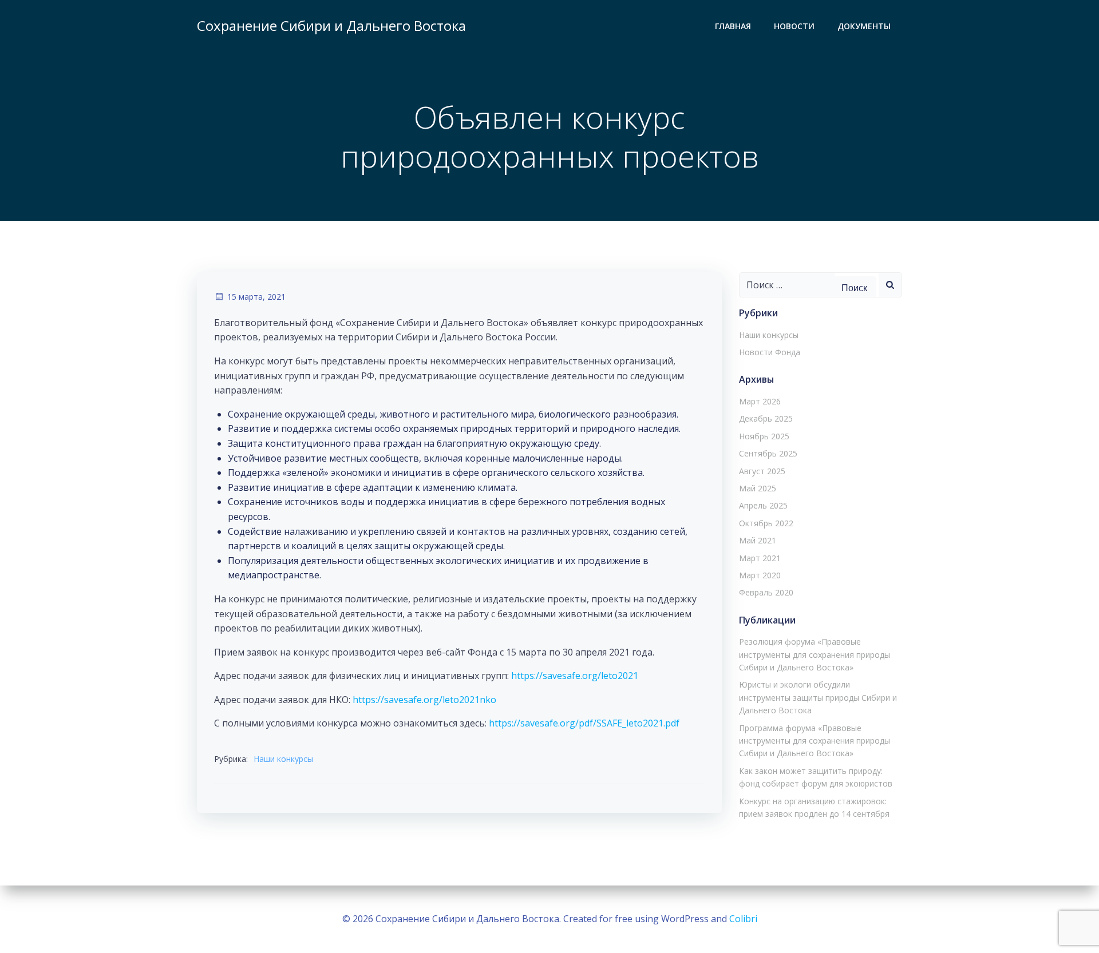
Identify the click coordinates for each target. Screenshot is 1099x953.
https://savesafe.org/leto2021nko (424, 699)
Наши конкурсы (283, 758)
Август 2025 (762, 471)
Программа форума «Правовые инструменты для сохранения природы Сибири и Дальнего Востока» (814, 740)
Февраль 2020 (766, 592)
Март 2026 (760, 401)
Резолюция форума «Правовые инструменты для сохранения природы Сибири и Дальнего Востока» (814, 654)
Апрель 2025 (763, 505)
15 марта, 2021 (256, 296)
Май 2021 (757, 540)
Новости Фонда (769, 352)
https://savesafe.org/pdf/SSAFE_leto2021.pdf (584, 723)
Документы (864, 26)
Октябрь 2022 (766, 523)
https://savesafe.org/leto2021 (574, 675)
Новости (794, 26)
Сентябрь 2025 (768, 453)
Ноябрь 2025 (764, 436)
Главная (733, 26)
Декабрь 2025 (766, 418)
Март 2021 (760, 558)
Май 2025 (757, 488)
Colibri (743, 918)
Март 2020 (760, 575)
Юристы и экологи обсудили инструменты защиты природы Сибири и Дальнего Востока (818, 697)
